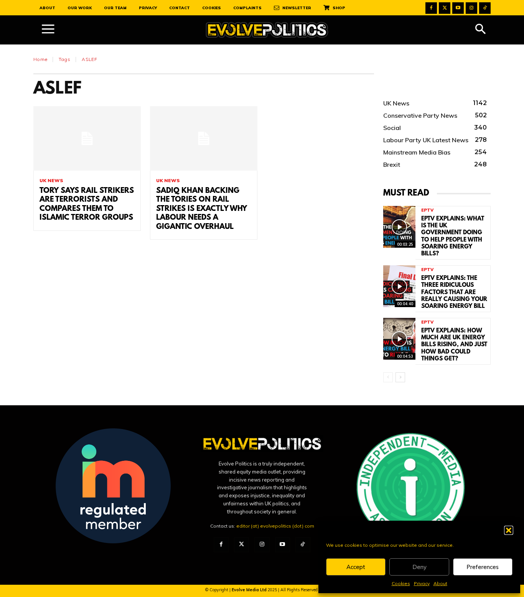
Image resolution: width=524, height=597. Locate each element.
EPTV (427, 210)
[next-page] (400, 377)
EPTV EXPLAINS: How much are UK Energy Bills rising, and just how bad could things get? (454, 344)
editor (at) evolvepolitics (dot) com (275, 526)
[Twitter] (444, 8)
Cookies (401, 583)
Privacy (422, 583)
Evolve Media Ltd (250, 589)
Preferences (482, 567)
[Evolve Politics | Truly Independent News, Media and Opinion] (267, 30)
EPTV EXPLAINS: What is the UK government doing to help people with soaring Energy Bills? (452, 236)
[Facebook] (431, 8)
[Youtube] (458, 8)
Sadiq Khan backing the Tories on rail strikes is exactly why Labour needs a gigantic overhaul (201, 209)
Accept (355, 567)
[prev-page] (388, 377)
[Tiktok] (485, 8)
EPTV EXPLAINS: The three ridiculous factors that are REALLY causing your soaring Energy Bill (454, 292)
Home (40, 59)
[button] (508, 530)
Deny (419, 567)
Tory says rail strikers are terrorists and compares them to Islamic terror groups (87, 204)
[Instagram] (471, 8)
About (440, 583)
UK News (51, 180)
